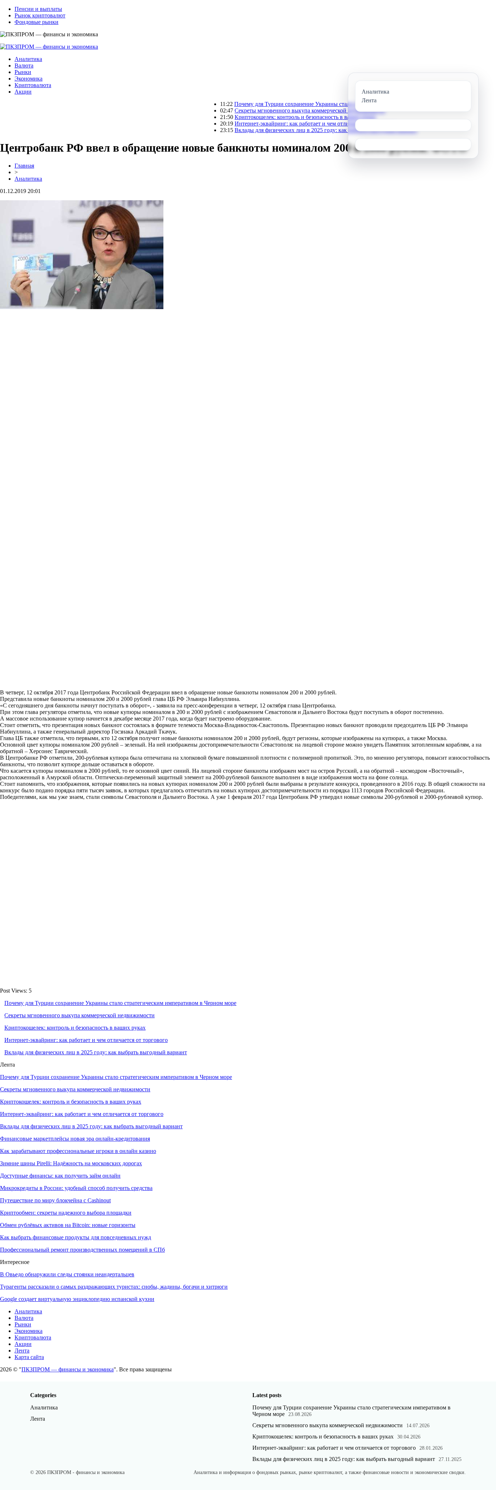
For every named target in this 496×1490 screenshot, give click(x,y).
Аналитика (28, 59)
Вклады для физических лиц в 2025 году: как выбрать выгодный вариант (296, 130)
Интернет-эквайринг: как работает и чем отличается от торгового (286, 123)
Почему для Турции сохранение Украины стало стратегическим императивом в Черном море (320, 104)
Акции (23, 92)
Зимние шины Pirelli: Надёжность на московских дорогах (71, 1163)
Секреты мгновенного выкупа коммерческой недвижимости (280, 110)
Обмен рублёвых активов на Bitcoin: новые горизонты (67, 1225)
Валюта (24, 65)
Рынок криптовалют (40, 15)
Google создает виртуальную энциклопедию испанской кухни (77, 1299)
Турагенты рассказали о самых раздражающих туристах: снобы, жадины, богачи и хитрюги (114, 1287)
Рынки (23, 72)
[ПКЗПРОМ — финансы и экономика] (49, 47)
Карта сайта (29, 1357)
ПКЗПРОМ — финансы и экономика (67, 1369)
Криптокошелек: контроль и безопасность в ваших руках (275, 117)
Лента (22, 1350)
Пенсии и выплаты (38, 9)
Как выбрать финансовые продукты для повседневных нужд (75, 1237)
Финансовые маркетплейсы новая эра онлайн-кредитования (75, 1139)
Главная (24, 166)
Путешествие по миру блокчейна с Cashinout (55, 1200)
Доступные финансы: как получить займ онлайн (60, 1176)
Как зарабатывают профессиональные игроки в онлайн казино (78, 1151)
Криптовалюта (33, 85)
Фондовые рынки (36, 22)
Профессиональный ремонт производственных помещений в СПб (82, 1250)
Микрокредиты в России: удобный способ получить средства (76, 1188)
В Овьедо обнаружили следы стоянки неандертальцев (67, 1274)
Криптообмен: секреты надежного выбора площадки (65, 1213)
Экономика (28, 78)
